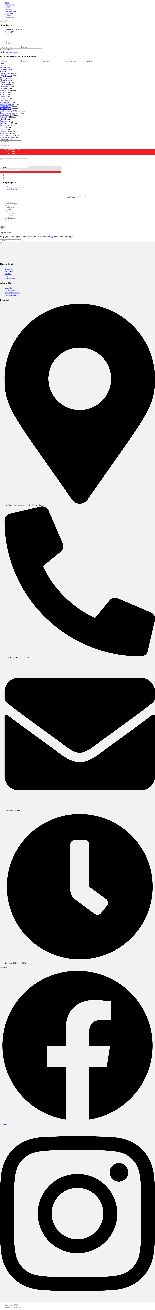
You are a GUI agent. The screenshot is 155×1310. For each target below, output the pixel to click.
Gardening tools (5, 115)
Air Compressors (6, 135)
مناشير (4, 80)
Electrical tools (10, 5)
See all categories (6, 139)
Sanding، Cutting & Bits (8, 111)
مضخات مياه (9, 213)
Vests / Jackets (5, 103)
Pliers (2, 127)
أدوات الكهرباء (10, 207)
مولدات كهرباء (10, 218)
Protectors (3, 98)
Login (7, 41)
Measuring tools (10, 11)
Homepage (50, 237)
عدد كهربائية (7, 76)
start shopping (10, 32)
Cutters (2, 125)
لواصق (7, 220)
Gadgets (7, 7)
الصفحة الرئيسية (11, 203)
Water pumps (9, 17)
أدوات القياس (10, 205)
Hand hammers (5, 123)
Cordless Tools (5, 131)
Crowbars (3, 121)
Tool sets (8, 15)
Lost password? (11, 52)
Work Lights (4, 133)
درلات (5, 78)
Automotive (4, 117)
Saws (2, 129)
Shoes (2, 92)
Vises (2, 119)
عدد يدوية (6, 82)
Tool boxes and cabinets (8, 113)
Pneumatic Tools (6, 137)
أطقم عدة (6, 84)
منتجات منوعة (10, 216)
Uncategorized (5, 74)
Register (7, 43)
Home (7, 3)
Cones (2, 101)
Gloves (2, 96)
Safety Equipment (6, 105)
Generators (8, 9)
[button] (0, 35)
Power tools (9, 13)
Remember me (8, 50)
